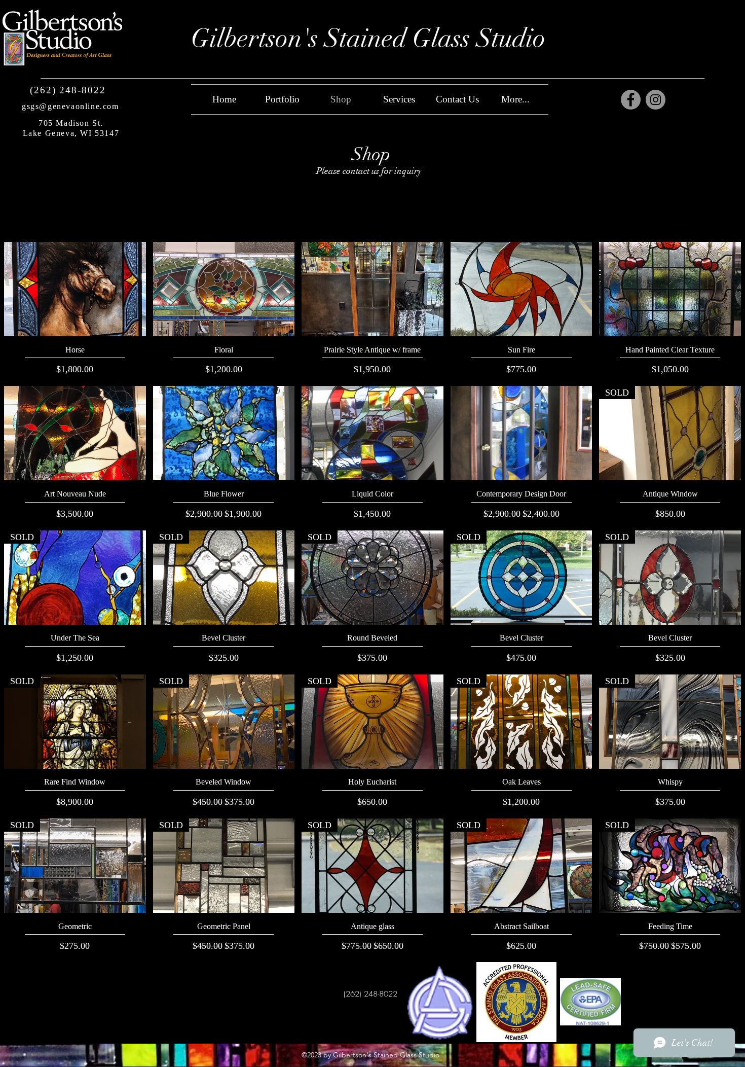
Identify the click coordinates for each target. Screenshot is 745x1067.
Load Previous (373, 213)
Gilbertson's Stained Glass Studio (368, 38)
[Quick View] (75, 289)
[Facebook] (631, 100)
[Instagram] (655, 100)
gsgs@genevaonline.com (70, 106)
